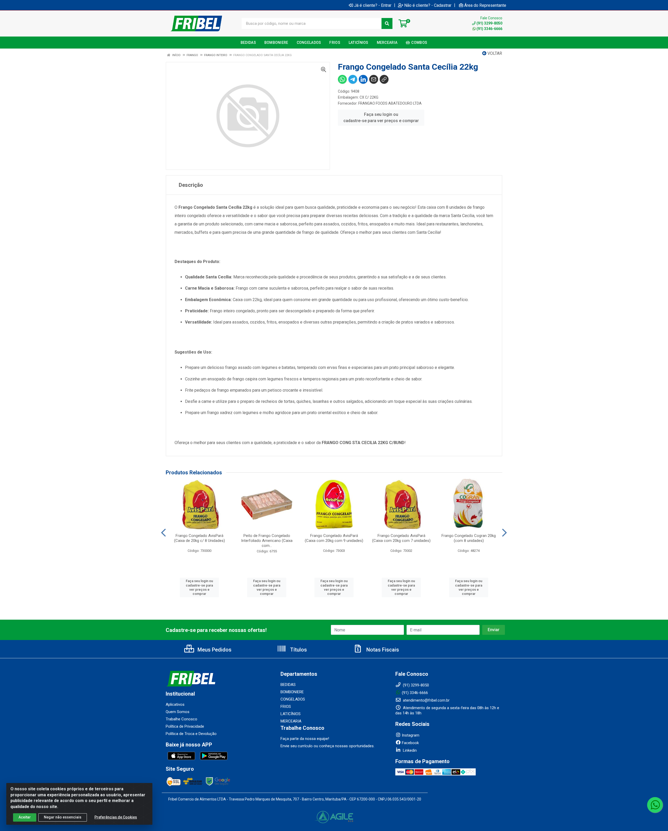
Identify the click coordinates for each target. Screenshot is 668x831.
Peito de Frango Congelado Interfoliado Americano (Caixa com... (267, 540)
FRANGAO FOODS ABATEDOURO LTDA (390, 103)
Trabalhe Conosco (181, 719)
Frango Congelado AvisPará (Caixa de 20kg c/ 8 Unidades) (199, 538)
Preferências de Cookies (115, 817)
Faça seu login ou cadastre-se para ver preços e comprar (381, 117)
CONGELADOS (293, 699)
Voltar (494, 53)
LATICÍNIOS (291, 714)
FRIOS (286, 706)
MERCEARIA (291, 721)
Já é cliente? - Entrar (372, 5)
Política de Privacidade (185, 726)
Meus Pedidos (213, 650)
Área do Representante (485, 5)
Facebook (410, 742)
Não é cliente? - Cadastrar (427, 5)
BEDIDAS (288, 684)
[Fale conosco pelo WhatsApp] (655, 805)
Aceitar (25, 817)
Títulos (298, 650)
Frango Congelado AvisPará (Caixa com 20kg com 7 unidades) (401, 538)
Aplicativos (175, 704)
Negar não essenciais (62, 817)
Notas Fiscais (382, 650)
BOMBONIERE (292, 692)
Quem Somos (177, 711)
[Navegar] (163, 533)
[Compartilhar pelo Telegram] (352, 79)
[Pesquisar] (386, 23)
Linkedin (409, 750)
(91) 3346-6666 (489, 29)
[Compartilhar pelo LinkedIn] (363, 79)
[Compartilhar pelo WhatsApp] (342, 79)
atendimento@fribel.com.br (426, 700)
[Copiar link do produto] (384, 79)
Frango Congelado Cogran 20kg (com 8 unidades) (469, 538)
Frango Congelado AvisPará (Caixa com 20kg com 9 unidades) (334, 538)
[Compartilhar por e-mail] (373, 79)
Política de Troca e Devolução (191, 733)
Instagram (410, 735)
